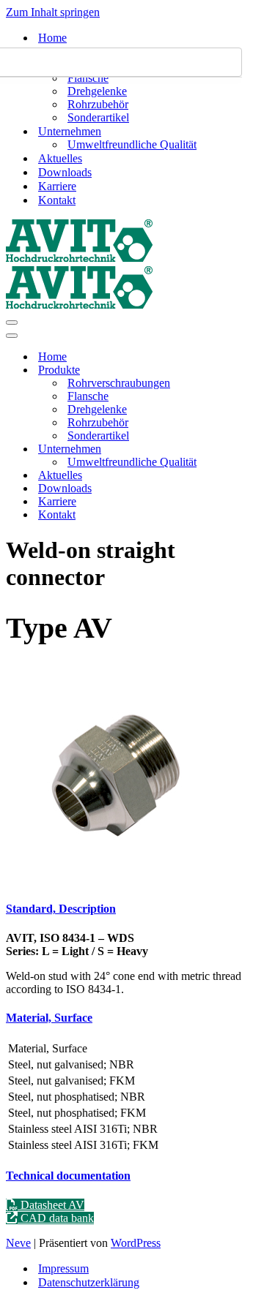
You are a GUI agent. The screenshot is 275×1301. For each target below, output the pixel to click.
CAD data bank (56, 1218)
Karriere (57, 186)
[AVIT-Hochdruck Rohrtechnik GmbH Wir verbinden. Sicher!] (79, 258)
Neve (18, 1243)
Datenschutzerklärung (88, 1282)
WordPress (136, 1243)
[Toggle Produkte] (262, 370)
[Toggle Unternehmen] (262, 449)
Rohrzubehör (97, 104)
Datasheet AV (51, 1205)
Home (52, 37)
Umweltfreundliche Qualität (132, 144)
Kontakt (57, 200)
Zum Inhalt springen (53, 12)
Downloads (65, 172)
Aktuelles (60, 158)
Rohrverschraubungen (118, 383)
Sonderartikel (98, 117)
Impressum (63, 1268)
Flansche (88, 78)
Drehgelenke (97, 91)
